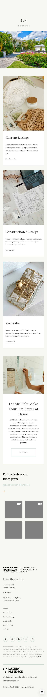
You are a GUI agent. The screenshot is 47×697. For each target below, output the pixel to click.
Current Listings (9, 617)
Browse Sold (10, 342)
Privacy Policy (27, 687)
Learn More (10, 250)
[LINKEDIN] (19, 639)
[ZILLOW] (32, 639)
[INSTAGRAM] (12, 639)
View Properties (11, 159)
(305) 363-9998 (8, 584)
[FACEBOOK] (5, 639)
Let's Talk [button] (23, 452)
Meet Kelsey (7, 613)
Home (5, 609)
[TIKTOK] (25, 639)
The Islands (7, 621)
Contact (6, 630)
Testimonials (8, 625)
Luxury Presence (11, 681)
